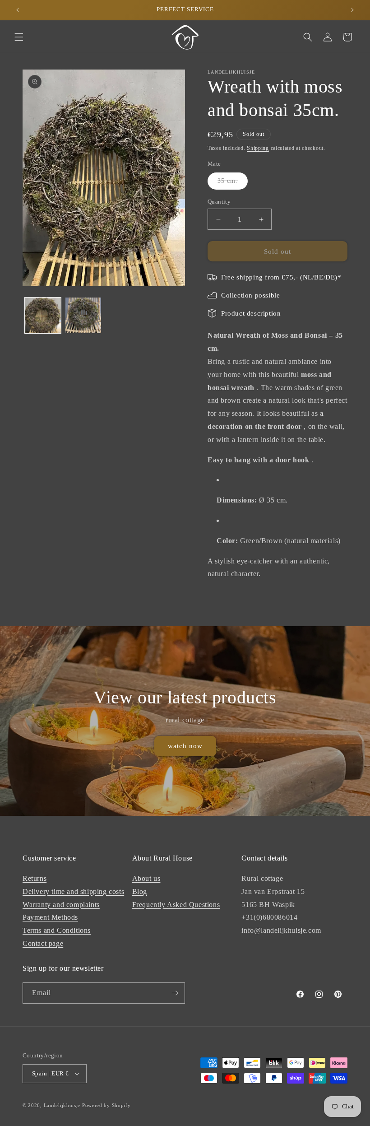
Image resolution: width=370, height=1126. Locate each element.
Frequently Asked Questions (176, 904)
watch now (185, 746)
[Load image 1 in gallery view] (43, 316)
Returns (34, 878)
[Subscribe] (175, 993)
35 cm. (232, 183)
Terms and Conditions (57, 930)
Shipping (258, 148)
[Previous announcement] (18, 10)
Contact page (43, 943)
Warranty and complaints (61, 904)
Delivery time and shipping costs (73, 891)
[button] (19, 37)
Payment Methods (50, 917)
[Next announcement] (352, 10)
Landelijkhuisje (62, 1105)
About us (146, 878)
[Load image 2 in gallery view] (83, 316)
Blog (139, 891)
